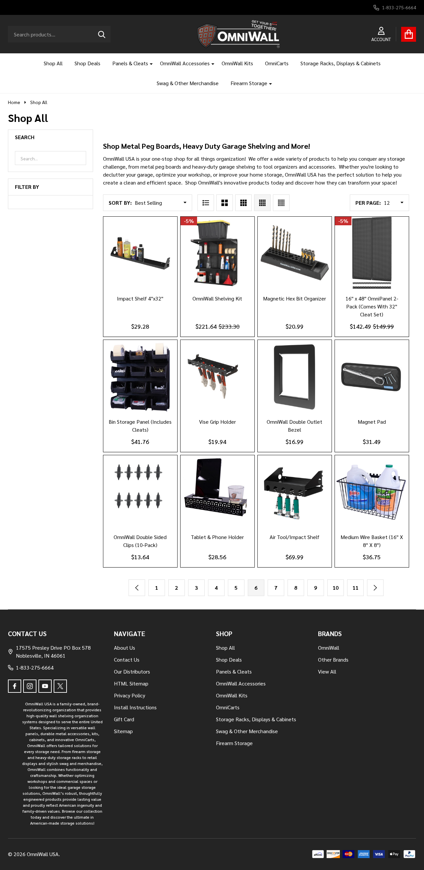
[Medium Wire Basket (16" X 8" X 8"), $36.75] (372, 492)
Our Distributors (132, 671)
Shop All (53, 63)
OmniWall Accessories (185, 63)
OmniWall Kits (237, 63)
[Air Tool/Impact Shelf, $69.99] (295, 492)
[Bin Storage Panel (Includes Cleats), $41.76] (140, 377)
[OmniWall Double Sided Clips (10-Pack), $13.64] (140, 492)
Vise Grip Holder (217, 421)
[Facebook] (15, 686)
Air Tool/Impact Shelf (294, 536)
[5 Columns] (281, 202)
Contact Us (126, 659)
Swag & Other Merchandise (188, 83)
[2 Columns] (224, 202)
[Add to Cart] (363, 420)
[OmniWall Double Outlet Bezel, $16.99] (295, 377)
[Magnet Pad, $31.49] (372, 377)
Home (14, 102)
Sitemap (123, 731)
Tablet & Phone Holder (217, 536)
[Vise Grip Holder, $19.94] (217, 377)
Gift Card (124, 719)
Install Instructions (135, 707)
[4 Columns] (262, 202)
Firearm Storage (249, 83)
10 (336, 587)
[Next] (375, 587)
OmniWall (328, 647)
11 (355, 587)
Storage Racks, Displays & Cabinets (340, 63)
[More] (149, 63)
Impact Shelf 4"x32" (140, 298)
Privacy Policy (129, 695)
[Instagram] (30, 686)
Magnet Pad (372, 421)
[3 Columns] (243, 202)
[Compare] (148, 297)
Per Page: (368, 202)
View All (327, 671)
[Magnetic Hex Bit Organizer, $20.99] (295, 254)
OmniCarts (277, 63)
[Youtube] (45, 686)
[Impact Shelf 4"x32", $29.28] (140, 254)
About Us (124, 647)
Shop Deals (87, 63)
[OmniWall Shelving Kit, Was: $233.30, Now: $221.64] (217, 254)
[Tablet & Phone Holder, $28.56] (217, 492)
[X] (60, 686)
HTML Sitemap (131, 683)
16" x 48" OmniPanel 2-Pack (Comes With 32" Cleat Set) (371, 306)
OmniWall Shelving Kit (217, 298)
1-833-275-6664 (35, 667)
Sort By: (120, 202)
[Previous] (137, 587)
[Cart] (408, 34)
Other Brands (333, 659)
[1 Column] (205, 202)
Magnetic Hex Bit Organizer (294, 298)
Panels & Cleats (130, 63)
